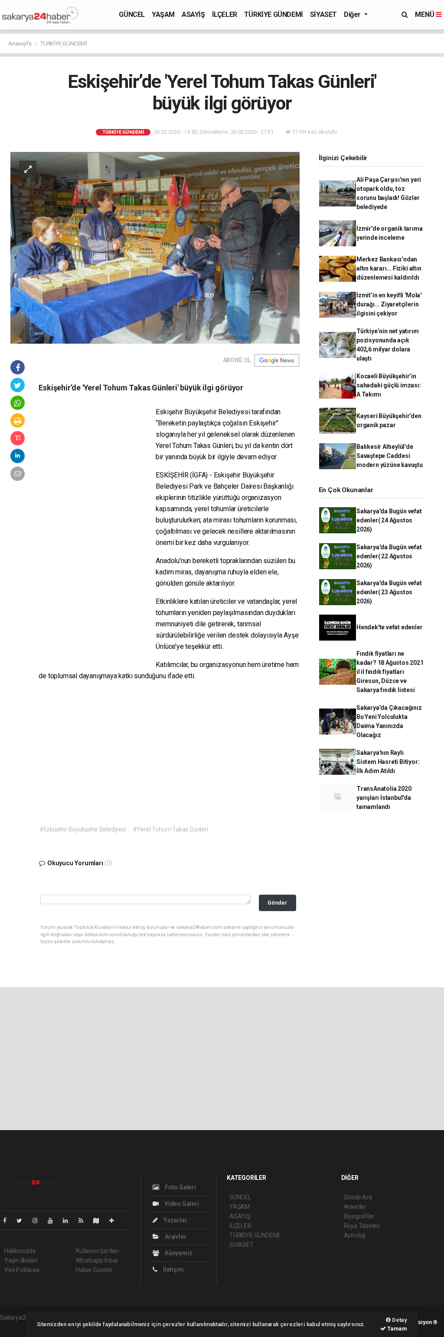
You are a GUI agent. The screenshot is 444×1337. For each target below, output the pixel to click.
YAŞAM (163, 14)
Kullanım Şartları (97, 1250)
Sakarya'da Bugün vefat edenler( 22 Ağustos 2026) (389, 556)
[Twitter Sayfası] (22, 1220)
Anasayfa (20, 43)
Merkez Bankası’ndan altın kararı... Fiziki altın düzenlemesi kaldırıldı (388, 268)
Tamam (396, 1328)
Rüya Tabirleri (362, 1225)
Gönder (277, 902)
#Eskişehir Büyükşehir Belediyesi (82, 829)
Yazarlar (174, 1220)
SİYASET (323, 14)
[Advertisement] (97, 538)
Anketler (355, 1206)
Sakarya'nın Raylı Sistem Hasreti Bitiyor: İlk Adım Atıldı (388, 761)
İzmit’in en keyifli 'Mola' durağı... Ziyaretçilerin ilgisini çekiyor (388, 304)
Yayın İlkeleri (20, 1260)
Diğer (353, 14)
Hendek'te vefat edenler (389, 627)
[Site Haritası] (99, 1220)
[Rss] (84, 1220)
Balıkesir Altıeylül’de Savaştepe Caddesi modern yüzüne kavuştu (389, 455)
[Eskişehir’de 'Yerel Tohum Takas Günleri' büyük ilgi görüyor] (155, 247)
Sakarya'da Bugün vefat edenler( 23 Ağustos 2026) (389, 592)
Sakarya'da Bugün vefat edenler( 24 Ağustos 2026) (389, 520)
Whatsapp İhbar (97, 1260)
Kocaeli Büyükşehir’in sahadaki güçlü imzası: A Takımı (388, 385)
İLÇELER (224, 14)
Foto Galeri (179, 1187)
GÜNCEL (132, 14)
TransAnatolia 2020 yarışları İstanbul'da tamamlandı (383, 797)
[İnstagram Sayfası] (39, 1220)
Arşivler (174, 1236)
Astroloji (355, 1235)
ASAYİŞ (193, 14)
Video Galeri (181, 1203)
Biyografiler (359, 1216)
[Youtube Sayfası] (54, 1220)
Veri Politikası (21, 1269)
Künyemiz (177, 1253)
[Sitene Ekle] (115, 1220)
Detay (399, 1320)
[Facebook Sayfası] (8, 1220)
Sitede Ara (358, 1197)
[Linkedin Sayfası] (69, 1220)
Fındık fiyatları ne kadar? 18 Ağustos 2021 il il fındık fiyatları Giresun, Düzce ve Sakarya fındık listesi (390, 671)
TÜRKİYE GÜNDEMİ (273, 14)
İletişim (172, 1269)
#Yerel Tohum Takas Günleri (170, 829)
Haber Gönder (94, 1269)
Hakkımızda (20, 1250)
